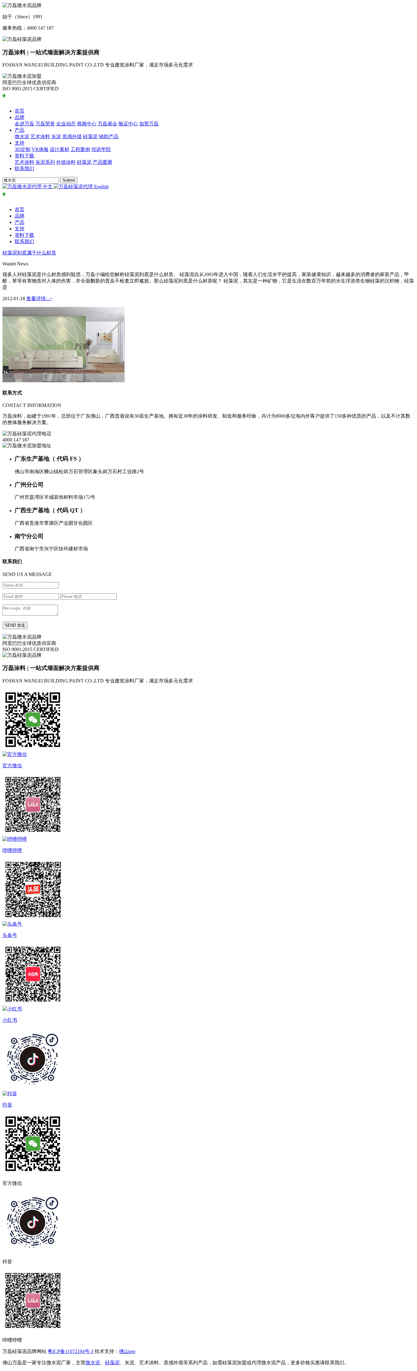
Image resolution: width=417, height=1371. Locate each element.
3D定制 (23, 149)
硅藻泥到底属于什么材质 (29, 252)
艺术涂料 (40, 136)
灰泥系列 (45, 162)
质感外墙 (72, 136)
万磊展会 (107, 123)
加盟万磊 (149, 123)
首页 (19, 110)
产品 (19, 130)
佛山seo (127, 1351)
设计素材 (59, 149)
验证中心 (128, 123)
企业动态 (66, 123)
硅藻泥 (90, 136)
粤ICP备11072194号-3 (70, 1351)
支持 (19, 143)
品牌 (19, 117)
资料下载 (24, 155)
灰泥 (56, 136)
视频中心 (86, 123)
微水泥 (22, 136)
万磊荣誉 (45, 123)
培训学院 (101, 149)
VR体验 (40, 149)
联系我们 (24, 168)
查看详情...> (39, 298)
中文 (48, 186)
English (101, 186)
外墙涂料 (66, 162)
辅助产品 (108, 136)
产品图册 (102, 162)
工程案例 (80, 149)
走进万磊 (24, 123)
